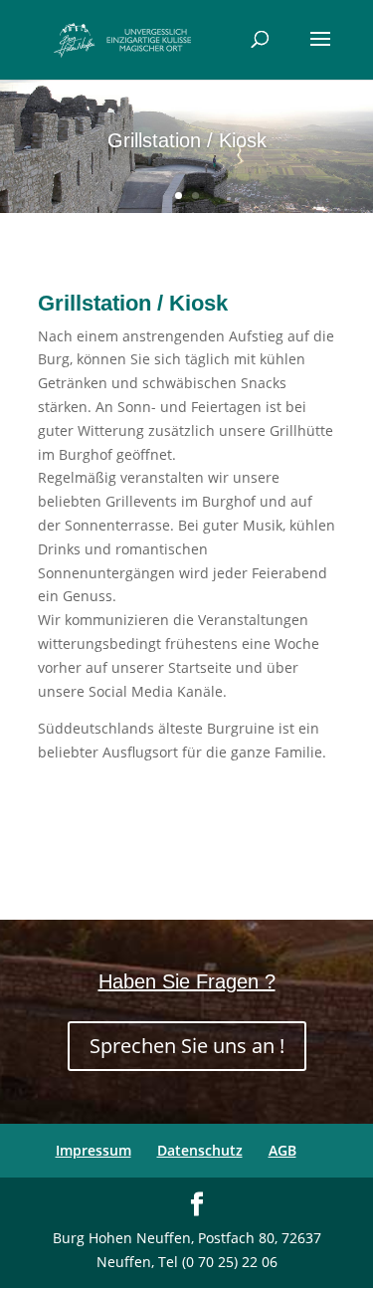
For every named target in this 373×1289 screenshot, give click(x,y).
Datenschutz (200, 1150)
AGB (282, 1150)
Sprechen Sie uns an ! (187, 1045)
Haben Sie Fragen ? (187, 981)
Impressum (93, 1150)
